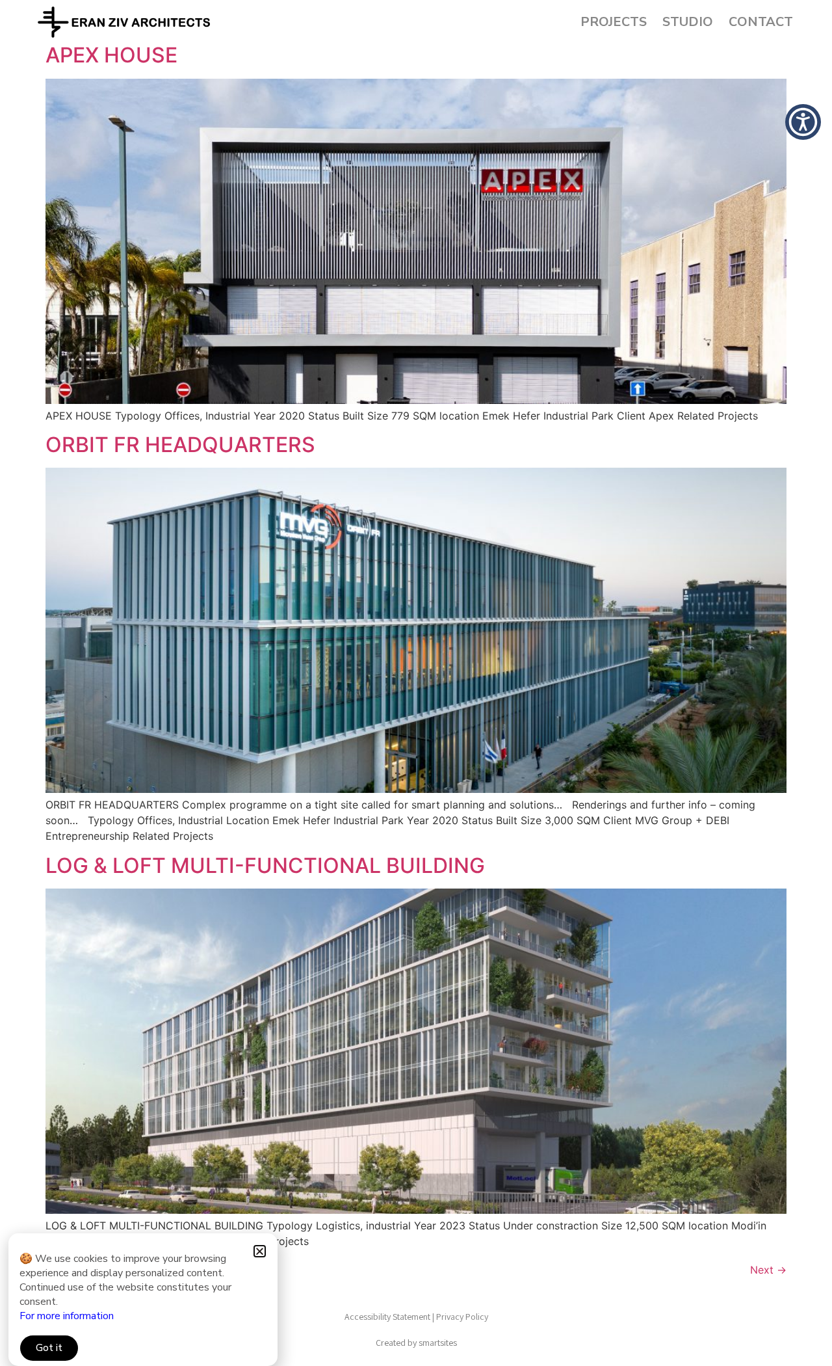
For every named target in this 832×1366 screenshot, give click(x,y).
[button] (260, 1251)
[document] (416, 683)
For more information (67, 1316)
